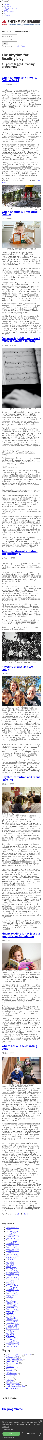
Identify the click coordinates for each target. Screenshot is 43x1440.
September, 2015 (12, 1328)
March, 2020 (11, 1266)
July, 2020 (9, 1259)
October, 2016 (11, 1309)
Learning (9, 1381)
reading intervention (14, 1359)
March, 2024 (11, 1229)
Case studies (9, 11)
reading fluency (12, 1358)
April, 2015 (10, 1335)
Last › (29, 1214)
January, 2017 (11, 1305)
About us (7, 6)
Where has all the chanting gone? (19, 1047)
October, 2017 (11, 1293)
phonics (9, 1377)
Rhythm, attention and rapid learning (21, 778)
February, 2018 (12, 1286)
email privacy (20, 46)
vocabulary (10, 1375)
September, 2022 (12, 1249)
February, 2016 (12, 1320)
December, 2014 (12, 1343)
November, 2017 (12, 1291)
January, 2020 (11, 1270)
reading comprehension (15, 1386)
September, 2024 (12, 1227)
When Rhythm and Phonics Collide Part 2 (19, 79)
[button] (7, 1)
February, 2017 (12, 1304)
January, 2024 (11, 1233)
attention (9, 1379)
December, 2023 (12, 1235)
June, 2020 (10, 1261)
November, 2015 (12, 1325)
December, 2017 (12, 1289)
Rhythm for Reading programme (18, 1354)
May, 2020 (10, 1263)
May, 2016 (10, 1314)
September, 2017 (12, 1295)
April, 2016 (10, 1316)
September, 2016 (12, 1311)
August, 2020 (11, 1258)
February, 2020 (12, 1268)
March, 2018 (11, 1284)
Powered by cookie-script (8, 1437)
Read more (5, 1427)
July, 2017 (9, 1297)
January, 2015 (11, 1341)
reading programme (14, 1361)
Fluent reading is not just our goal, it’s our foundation (21, 935)
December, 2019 (12, 1272)
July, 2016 (9, 1312)
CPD (6, 13)
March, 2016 (11, 1318)
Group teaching (12, 1363)
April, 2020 (10, 1265)
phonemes (10, 1366)
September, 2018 (12, 1279)
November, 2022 (12, 1245)
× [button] (41, 1421)
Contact (7, 15)
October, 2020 (11, 1254)
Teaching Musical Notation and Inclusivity (19, 552)
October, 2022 (11, 1247)
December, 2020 (12, 1250)
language (9, 1370)
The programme (10, 8)
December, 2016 (12, 1307)
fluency (9, 1372)
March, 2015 (11, 1337)
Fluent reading (11, 1374)
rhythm (8, 1365)
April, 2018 (10, 1282)
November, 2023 (12, 1236)
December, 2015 (12, 1323)
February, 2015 (12, 1339)
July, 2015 (9, 1330)
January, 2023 (11, 1242)
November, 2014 (12, 1344)
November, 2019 (12, 1274)
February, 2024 (12, 1231)
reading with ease (13, 1384)
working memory (12, 1382)
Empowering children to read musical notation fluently (21, 339)
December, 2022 (12, 1243)
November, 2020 (12, 1252)
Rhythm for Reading (13, 1356)
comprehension (12, 1388)
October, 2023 (11, 1238)
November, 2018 (12, 1275)
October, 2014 (11, 1346)
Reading (9, 1368)
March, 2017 (11, 1302)
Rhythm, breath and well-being (18, 668)
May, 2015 (10, 1334)
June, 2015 (10, 1332)
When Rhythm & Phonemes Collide (20, 213)
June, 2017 (10, 1298)
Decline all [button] (31, 1434)
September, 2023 (12, 1240)
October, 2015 (11, 1327)
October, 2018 (11, 1277)
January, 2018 (11, 1288)
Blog (6, 10)
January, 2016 (11, 1321)
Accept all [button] (11, 1434)
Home (6, 4)
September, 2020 (12, 1256)
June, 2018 (10, 1281)
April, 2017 (10, 1300)
